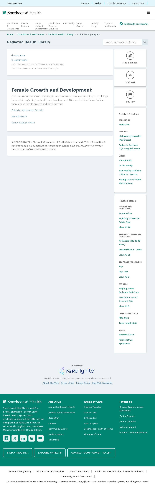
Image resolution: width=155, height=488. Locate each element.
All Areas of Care (92, 434)
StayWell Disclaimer (102, 383)
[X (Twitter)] (15, 438)
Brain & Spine (91, 423)
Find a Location (127, 421)
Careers (85, 3)
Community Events (58, 429)
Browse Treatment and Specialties (131, 409)
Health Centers (25, 24)
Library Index (20, 60)
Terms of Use (67, 383)
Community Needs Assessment (76, 476)
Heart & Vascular (92, 407)
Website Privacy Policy (19, 471)
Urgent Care (138, 3)
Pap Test (123, 271)
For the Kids (125, 160)
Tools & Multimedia (110, 24)
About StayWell (51, 383)
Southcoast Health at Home (98, 429)
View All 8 (124, 306)
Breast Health (19, 116)
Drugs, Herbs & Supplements (41, 26)
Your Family (68, 23)
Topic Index (19, 56)
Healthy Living (94, 24)
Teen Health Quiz (128, 323)
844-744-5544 (15, 3)
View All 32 (124, 255)
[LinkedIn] (23, 438)
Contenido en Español (136, 24)
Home (10, 34)
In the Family (125, 165)
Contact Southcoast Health (91, 452)
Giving (98, 3)
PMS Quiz (124, 318)
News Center (80, 24)
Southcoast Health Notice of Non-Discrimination (119, 471)
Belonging (53, 418)
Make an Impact (127, 427)
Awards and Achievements (61, 412)
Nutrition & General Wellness (54, 26)
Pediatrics (124, 124)
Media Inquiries (56, 434)
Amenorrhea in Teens (130, 249)
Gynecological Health (23, 122)
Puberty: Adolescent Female (27, 110)
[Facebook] (6, 438)
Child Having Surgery (88, 34)
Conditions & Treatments (13, 26)
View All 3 (124, 277)
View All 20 (124, 227)
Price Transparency (79, 471)
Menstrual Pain (127, 334)
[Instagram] (31, 438)
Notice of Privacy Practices (50, 471)
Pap (121, 266)
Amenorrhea (125, 213)
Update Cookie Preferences (133, 432)
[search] (122, 42)
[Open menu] (148, 12)
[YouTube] (40, 438)
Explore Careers (50, 452)
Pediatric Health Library (60, 34)
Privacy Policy (83, 383)
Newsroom (53, 440)
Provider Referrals (116, 3)
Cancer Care (90, 412)
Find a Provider (127, 416)
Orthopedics (90, 418)
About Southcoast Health (61, 407)
